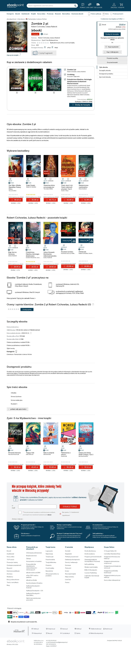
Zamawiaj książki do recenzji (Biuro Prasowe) (92, 560)
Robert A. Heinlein (31, 187)
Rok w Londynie (48, 453)
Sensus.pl (65, 629)
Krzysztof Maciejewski (80, 87)
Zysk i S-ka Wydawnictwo (50, 40)
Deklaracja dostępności (72, 559)
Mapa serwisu (69, 577)
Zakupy (28, 558)
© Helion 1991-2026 (12, 644)
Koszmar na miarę (67, 252)
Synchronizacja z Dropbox (34, 583)
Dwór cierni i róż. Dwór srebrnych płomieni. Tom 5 (67, 187)
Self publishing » (98, 533)
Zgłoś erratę (11, 348)
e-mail (13, 506)
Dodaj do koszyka (112, 34)
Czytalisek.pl (66, 633)
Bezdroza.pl (108, 629)
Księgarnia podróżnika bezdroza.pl (111, 571)
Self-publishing (89, 564)
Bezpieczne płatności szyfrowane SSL (24, 622)
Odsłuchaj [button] (66, 240)
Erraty (67, 571)
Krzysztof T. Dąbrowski (73, 76)
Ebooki (17, 14)
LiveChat (68, 579)
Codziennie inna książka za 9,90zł (111, 19)
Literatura (10, 354)
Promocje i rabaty (12, 562)
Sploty (78, 633)
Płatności (68, 568)
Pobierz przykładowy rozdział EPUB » (18, 342)
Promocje (50, 14)
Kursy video (41, 14)
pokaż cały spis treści (18, 409)
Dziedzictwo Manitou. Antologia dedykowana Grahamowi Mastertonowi (79, 81)
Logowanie (49, 551)
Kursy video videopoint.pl (112, 580)
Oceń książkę (50, 568)
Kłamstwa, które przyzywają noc (49, 186)
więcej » (49, 515)
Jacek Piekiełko (86, 89)
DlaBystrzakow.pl (96, 629)
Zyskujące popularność (14, 565)
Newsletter (49, 571)
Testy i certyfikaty (12, 582)
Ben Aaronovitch (83, 456)
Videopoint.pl (37, 633)
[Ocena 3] (42, 43)
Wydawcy (10, 577)
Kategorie (10, 14)
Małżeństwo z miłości (66, 453)
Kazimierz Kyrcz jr (66, 253)
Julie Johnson (29, 454)
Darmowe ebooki (77, 14)
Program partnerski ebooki (93, 556)
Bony (107, 14)
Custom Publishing (91, 573)
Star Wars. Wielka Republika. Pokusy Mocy (15, 187)
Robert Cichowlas (44, 38)
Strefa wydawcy (90, 554)
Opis (103, 67)
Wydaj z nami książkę (91, 567)
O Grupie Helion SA (110, 551)
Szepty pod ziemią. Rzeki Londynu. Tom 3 (86, 453)
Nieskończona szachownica (83, 186)
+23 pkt (45, 34)
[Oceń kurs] (13, 309)
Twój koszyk (49, 556)
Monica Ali (64, 456)
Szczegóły (105, 70)
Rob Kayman (70, 91)
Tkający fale (30, 453)
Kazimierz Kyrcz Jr (76, 89)
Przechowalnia (50, 559)
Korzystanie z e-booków (34, 561)
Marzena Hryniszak (13, 454)
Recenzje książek (70, 574)
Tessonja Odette (48, 189)
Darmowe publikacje (13, 571)
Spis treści (105, 77)
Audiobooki (25, 14)
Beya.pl (50, 633)
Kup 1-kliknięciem (113, 52)
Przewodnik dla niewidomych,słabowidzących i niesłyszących (31, 567)
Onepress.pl (51, 629)
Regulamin (68, 554)
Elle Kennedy (47, 454)
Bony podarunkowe (13, 579)
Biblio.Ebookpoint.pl (97, 633)
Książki (33, 14)
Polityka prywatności (71, 556)
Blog (8, 585)
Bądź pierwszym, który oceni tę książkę (62, 43)
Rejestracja (49, 554)
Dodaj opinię (27, 309)
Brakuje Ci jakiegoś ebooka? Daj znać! (69, 533)
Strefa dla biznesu (90, 551)
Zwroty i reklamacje (71, 562)
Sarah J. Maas (65, 190)
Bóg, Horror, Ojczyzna (12, 253)
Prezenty (48, 565)
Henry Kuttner (83, 189)
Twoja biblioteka (51, 562)
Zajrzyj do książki (12, 55)
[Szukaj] (75, 6)
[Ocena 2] (40, 43)
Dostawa (68, 565)
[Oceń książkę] (43, 43)
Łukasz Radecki (55, 38)
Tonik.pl (119, 640)
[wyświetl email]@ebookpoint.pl (58, 642)
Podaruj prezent (118, 14)
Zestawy (9, 574)
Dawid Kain (76, 94)
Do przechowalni (112, 62)
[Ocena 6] (48, 43)
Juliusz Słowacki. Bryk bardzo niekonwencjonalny (49, 254)
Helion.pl (36, 629)
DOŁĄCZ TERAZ (70, 506)
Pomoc (32, 298)
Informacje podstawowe (34, 553)
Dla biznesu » (25, 533)
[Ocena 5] (46, 43)
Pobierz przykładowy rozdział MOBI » (18, 345)
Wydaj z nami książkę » (64, 525)
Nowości (58, 14)
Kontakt (67, 551)
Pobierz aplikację (96, 14)
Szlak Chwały (30, 185)
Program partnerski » (28, 525)
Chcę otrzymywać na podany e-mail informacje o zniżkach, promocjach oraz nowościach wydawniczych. (39, 513)
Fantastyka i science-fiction (23, 354)
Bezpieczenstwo (31, 555)
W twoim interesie (14, 453)
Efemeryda (82, 252)
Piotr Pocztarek (77, 93)
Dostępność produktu (106, 74)
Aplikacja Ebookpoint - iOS (34, 590)
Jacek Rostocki (82, 85)
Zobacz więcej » (17, 519)
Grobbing (70, 74)
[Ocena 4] (44, 43)
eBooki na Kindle (31, 580)
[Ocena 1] (38, 43)
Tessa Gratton (12, 190)
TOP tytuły (10, 559)
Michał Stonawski (79, 91)
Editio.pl (78, 629)
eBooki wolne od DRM (33, 572)
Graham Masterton (72, 85)
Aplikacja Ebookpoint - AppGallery (33, 594)
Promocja (35, 34)
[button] (93, 167)
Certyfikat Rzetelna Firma (112, 554)
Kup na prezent (113, 47)
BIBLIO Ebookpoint (91, 570)
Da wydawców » (98, 525)
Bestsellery (66, 14)
